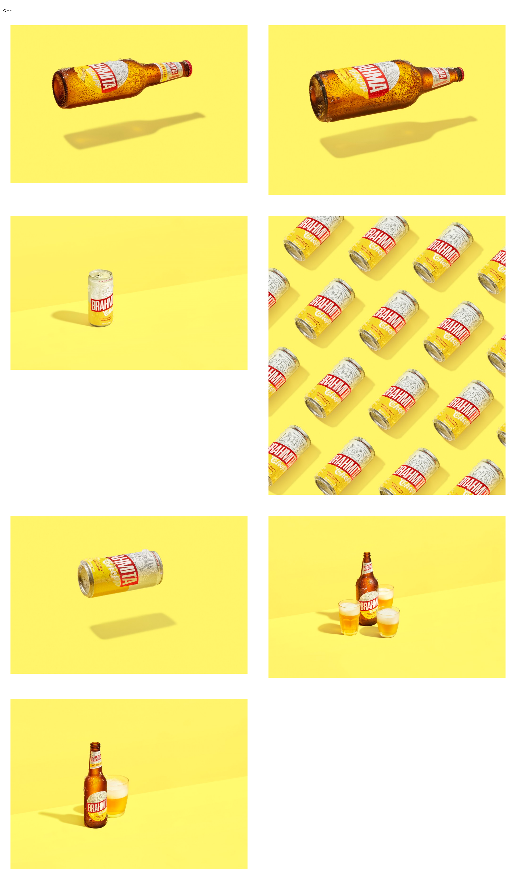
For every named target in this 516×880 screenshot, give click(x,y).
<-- (7, 10)
